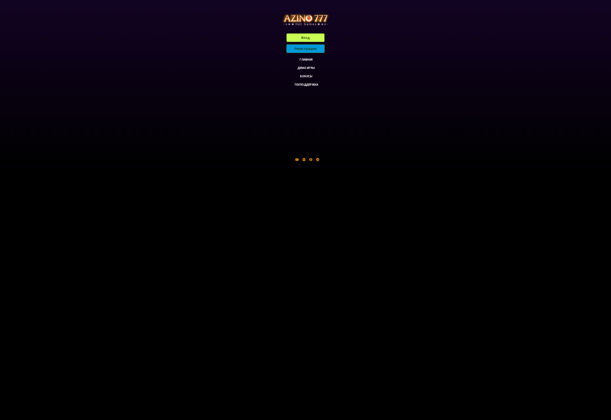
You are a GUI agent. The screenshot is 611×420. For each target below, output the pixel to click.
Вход (305, 37)
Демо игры (306, 68)
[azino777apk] (317, 159)
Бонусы (306, 76)
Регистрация (305, 48)
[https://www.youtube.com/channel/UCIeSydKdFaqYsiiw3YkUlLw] (297, 159)
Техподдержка (306, 85)
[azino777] (303, 159)
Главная (306, 59)
